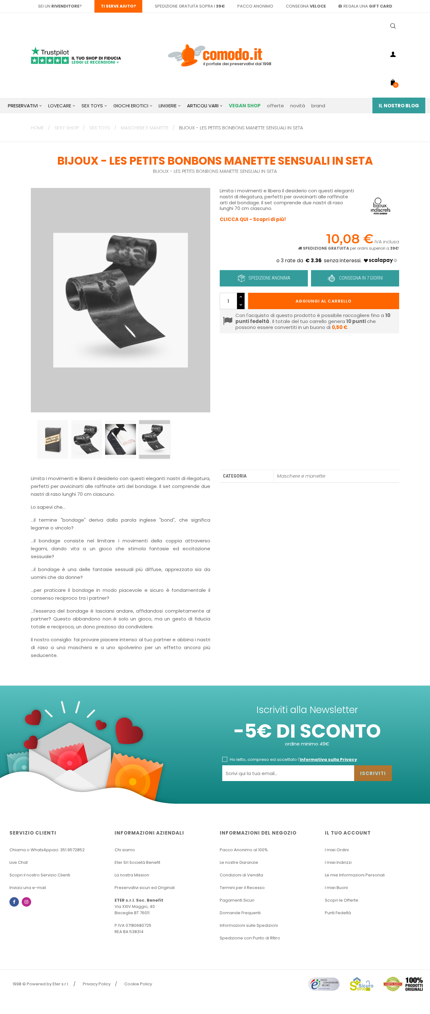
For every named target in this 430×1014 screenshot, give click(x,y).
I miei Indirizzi (338, 862)
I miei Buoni (336, 888)
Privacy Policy (96, 984)
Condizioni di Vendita (241, 875)
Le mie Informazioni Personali (355, 875)
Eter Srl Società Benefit (137, 862)
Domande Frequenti (240, 913)
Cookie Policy (138, 984)
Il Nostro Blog (399, 105)
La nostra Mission (132, 875)
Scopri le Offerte (341, 900)
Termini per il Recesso (242, 888)
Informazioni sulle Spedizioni (249, 925)
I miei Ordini (337, 850)
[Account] (393, 55)
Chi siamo (125, 850)
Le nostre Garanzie (239, 862)
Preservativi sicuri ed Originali (145, 888)
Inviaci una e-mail (27, 888)
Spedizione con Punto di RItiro (250, 938)
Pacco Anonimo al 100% (244, 850)
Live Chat (18, 862)
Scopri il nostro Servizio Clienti (39, 875)
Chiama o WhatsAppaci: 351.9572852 (47, 850)
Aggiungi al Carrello (324, 301)
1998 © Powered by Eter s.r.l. (41, 984)
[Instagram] (26, 902)
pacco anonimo (255, 6)
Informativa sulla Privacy (328, 759)
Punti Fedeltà (338, 913)
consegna (306, 6)
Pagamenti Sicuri (237, 900)
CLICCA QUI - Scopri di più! (253, 219)
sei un (58, 6)
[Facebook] (14, 902)
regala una (367, 6)
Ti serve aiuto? (118, 6)
